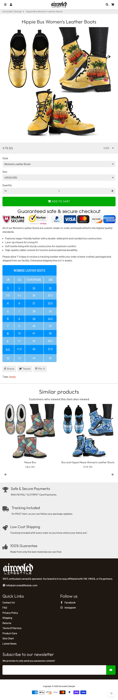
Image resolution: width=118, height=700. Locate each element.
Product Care (9, 633)
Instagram (70, 607)
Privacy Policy (10, 612)
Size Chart (8, 638)
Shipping (7, 617)
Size (4, 171)
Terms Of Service (12, 628)
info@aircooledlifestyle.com (21, 585)
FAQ (4, 607)
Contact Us (8, 602)
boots (12, 376)
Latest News (9, 643)
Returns (6, 622)
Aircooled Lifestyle (12, 11)
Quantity (7, 185)
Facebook (70, 602)
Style (5, 158)
